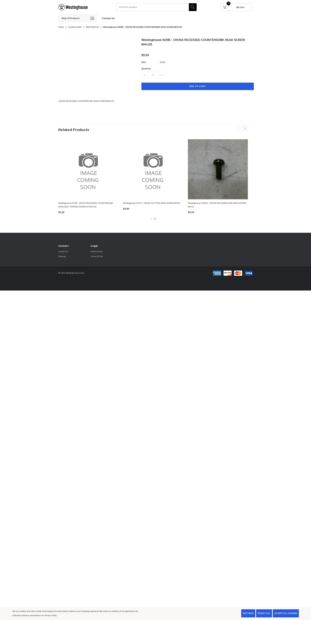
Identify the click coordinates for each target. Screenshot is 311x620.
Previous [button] (239, 128)
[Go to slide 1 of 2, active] (151, 219)
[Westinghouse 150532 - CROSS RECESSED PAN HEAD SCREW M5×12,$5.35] (218, 169)
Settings (248, 613)
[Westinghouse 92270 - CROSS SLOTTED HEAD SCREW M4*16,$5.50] (153, 169)
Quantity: (146, 69)
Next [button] (245, 128)
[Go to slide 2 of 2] (155, 219)
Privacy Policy (51, 615)
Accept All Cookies (285, 613)
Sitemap (62, 256)
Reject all (264, 613)
